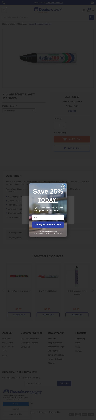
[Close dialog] (64, 186)
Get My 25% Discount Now (48, 224)
